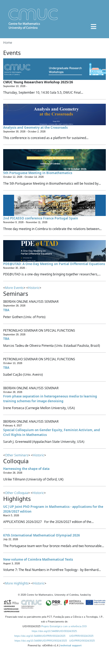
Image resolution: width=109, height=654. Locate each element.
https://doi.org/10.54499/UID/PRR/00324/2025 (39, 636)
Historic (33, 287)
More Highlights (17, 583)
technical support (70, 645)
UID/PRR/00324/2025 (81, 636)
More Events (14, 287)
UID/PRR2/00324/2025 (82, 640)
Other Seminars (16, 455)
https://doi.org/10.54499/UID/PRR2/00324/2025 (41, 640)
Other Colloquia (16, 493)
